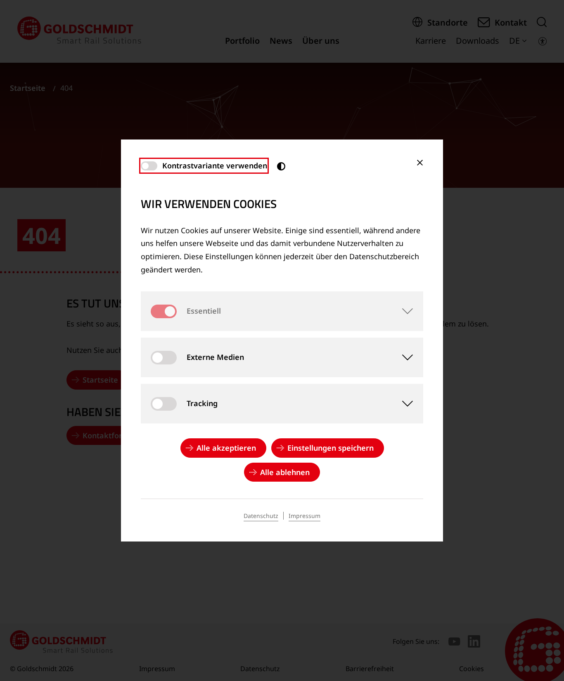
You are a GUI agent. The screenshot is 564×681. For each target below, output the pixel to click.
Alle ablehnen (285, 472)
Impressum (304, 516)
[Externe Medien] (403, 357)
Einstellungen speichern (330, 448)
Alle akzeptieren (226, 448)
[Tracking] (403, 404)
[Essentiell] (403, 311)
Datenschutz (261, 516)
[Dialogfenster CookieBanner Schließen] (420, 163)
